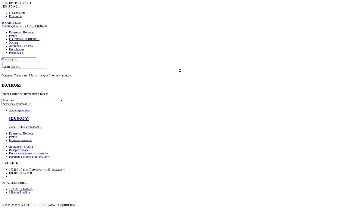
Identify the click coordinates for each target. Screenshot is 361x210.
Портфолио (16, 49)
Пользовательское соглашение (28, 153)
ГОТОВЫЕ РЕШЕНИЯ (24, 39)
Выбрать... (35, 126)
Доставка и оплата (21, 46)
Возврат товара (19, 150)
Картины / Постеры (21, 32)
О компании (17, 12)
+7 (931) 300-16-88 (35, 26)
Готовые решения (20, 140)
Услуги (13, 42)
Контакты (15, 16)
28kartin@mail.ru (12, 26)
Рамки (13, 35)
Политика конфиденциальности (29, 156)
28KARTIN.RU (11, 22)
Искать (6, 66)
